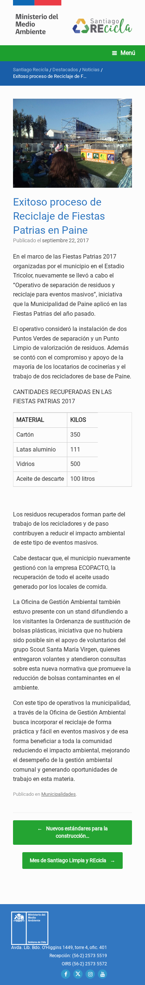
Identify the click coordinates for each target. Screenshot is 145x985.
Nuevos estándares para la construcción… (72, 832)
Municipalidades (58, 794)
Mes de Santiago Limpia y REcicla (72, 860)
